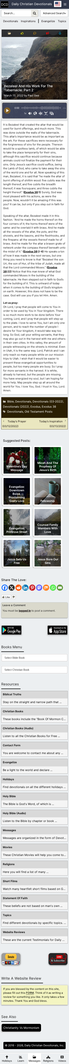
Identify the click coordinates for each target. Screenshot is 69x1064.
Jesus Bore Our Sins (47, 561)
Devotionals (10, 21)
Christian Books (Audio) (18, 728)
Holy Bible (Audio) (14, 813)
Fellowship (48, 501)
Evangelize (48, 21)
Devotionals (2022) (16, 406)
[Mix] (46, 588)
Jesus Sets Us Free (16, 561)
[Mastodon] (39, 588)
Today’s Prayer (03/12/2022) (14, 423)
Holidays (8, 779)
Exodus (35, 406)
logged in (25, 610)
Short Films (10, 881)
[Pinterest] (32, 588)
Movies (7, 847)
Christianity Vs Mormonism (21, 1028)
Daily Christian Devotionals (32, 4)
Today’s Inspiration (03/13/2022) (52, 423)
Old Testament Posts (38, 411)
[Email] (60, 588)
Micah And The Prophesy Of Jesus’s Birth (47, 466)
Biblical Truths (12, 694)
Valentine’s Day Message (16, 468)
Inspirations (28, 21)
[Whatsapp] (53, 588)
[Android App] (11, 630)
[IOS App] (57, 630)
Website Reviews (14, 932)
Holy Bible (9, 796)
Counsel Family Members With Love (47, 528)
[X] (11, 588)
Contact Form (11, 745)
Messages (9, 830)
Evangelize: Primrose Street (16, 530)
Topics (62, 21)
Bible (10, 401)
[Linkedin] (25, 588)
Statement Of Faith (15, 898)
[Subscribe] (58, 959)
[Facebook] (5, 588)
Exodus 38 (31, 192)
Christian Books (13, 711)
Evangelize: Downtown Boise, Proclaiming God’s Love (17, 494)
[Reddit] (18, 588)
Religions (9, 864)
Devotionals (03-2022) (48, 401)
